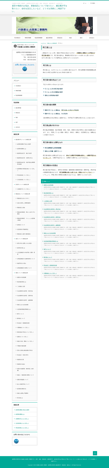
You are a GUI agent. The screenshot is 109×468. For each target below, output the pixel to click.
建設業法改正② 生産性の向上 (25, 158)
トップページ (43, 43)
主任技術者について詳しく (23, 179)
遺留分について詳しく (22, 336)
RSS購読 (92, 3)
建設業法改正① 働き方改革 (24, 153)
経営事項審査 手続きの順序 (24, 144)
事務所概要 (28, 37)
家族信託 (59, 37)
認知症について (21, 224)
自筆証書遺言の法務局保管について (26, 258)
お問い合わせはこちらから (24, 65)
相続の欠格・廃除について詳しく (25, 341)
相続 (70, 37)
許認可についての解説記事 (22, 184)
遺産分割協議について (22, 379)
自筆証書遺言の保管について (24, 268)
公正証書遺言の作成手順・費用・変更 (26, 253)
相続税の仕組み (21, 364)
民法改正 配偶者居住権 (50, 265)
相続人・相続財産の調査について (25, 375)
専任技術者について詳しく (23, 175)
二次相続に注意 (48, 201)
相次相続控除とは (48, 193)
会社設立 (91, 37)
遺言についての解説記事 (22, 238)
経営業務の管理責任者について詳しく (26, 169)
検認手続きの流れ (21, 263)
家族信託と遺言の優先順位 (23, 234)
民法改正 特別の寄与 (22, 355)
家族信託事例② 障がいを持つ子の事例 (26, 213)
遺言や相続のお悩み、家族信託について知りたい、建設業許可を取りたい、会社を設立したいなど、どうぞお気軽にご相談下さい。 (39, 8)
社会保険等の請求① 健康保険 (52, 225)
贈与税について (48, 257)
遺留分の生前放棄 (48, 185)
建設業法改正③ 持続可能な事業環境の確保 (26, 163)
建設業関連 (49, 37)
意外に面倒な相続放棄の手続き (25, 350)
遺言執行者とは (21, 248)
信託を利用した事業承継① (23, 203)
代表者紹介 (17, 37)
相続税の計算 (20, 359)
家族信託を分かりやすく (23, 198)
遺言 (81, 37)
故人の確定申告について (23, 384)
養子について (47, 249)
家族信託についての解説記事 (23, 194)
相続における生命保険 (50, 233)
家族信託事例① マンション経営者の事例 (26, 219)
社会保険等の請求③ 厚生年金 (52, 209)
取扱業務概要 (38, 37)
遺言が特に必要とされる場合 (24, 243)
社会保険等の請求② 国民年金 (52, 217)
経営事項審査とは (21, 148)
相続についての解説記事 (52, 43)
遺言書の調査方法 (21, 388)
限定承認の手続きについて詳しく (25, 332)
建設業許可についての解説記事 (23, 139)
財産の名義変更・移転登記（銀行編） (25, 369)
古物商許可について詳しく (23, 189)
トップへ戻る (95, 453)
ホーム (84, 3)
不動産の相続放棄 (21, 345)
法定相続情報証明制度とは (51, 241)
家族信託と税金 (21, 207)
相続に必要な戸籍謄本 (22, 393)
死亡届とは (20, 397)
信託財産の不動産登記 (22, 229)
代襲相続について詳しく (50, 273)
